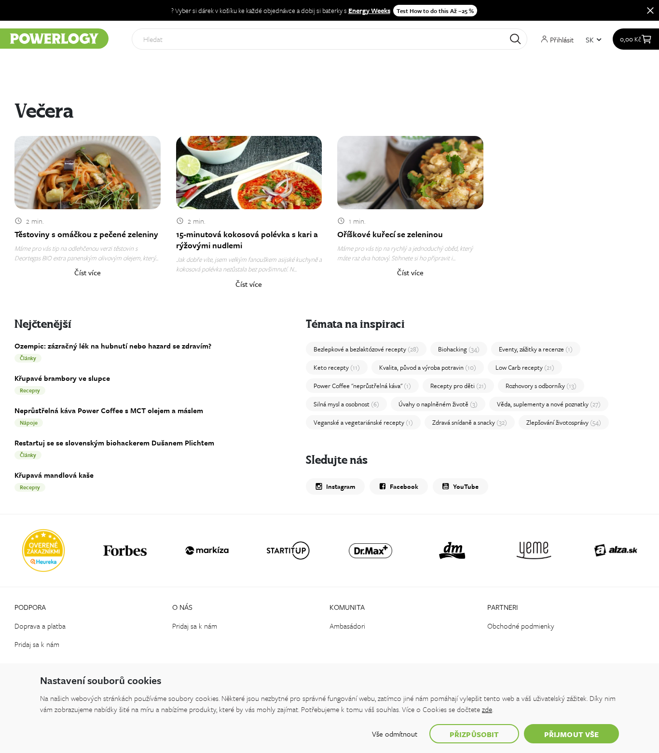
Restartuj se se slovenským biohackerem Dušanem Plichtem (114, 442)
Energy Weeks (369, 10)
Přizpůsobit (474, 734)
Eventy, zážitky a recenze (536, 349)
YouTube (466, 486)
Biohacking (459, 349)
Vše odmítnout (394, 733)
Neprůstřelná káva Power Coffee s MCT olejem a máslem (108, 410)
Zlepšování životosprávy (563, 422)
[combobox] (329, 39)
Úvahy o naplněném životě (438, 404)
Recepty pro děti (458, 385)
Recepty (30, 390)
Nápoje (29, 422)
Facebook (404, 486)
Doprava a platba (40, 625)
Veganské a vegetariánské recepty (363, 422)
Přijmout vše (571, 734)
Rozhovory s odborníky (541, 385)
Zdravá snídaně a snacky (469, 422)
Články (28, 358)
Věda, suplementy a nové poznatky (549, 404)
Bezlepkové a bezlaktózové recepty (366, 349)
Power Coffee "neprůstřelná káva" (362, 385)
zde (487, 709)
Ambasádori (347, 625)
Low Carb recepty (524, 367)
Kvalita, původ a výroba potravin (427, 367)
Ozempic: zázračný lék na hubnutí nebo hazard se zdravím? (112, 346)
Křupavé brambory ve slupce (62, 378)
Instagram (340, 486)
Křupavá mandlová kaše (54, 475)
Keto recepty (337, 367)
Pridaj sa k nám (36, 644)
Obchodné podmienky (520, 625)
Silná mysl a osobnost (346, 404)
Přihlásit (561, 39)
